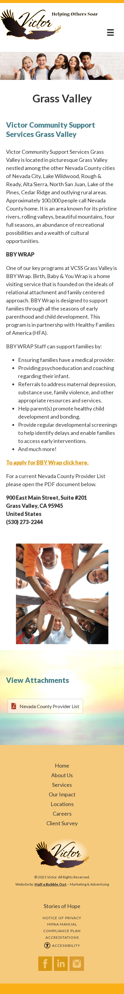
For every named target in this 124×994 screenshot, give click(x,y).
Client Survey (62, 823)
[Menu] (110, 32)
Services (62, 784)
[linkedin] (62, 965)
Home (62, 765)
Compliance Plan (62, 931)
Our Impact (62, 794)
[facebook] (46, 965)
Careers (62, 813)
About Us (62, 775)
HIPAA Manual (62, 924)
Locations (62, 804)
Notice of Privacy (62, 918)
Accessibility (65, 945)
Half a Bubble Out (51, 884)
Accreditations (62, 937)
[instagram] (78, 965)
